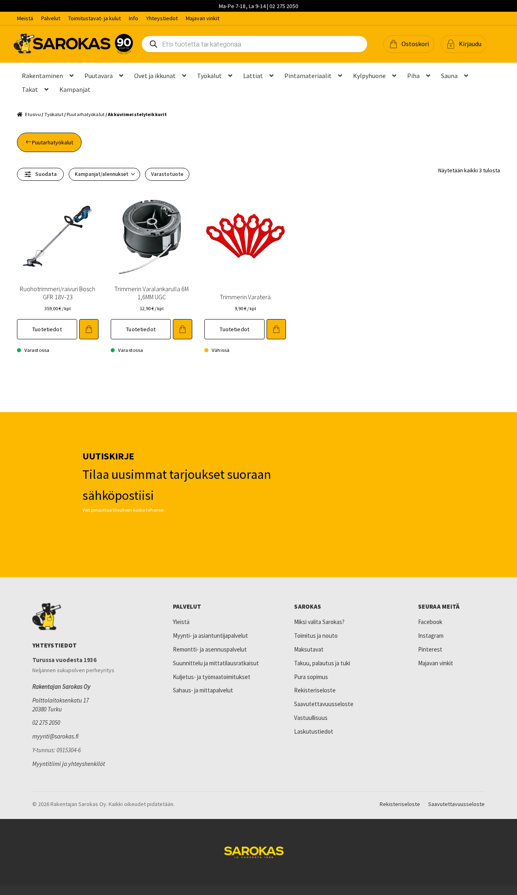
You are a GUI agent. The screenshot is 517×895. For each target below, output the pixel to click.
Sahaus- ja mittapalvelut (203, 690)
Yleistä (181, 622)
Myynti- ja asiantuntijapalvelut (210, 635)
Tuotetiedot (47, 329)
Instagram (430, 635)
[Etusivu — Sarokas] (73, 44)
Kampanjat (74, 89)
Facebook (430, 622)
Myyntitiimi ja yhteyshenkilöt (68, 764)
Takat (30, 89)
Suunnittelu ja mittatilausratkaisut (216, 663)
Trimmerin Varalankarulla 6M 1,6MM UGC (151, 292)
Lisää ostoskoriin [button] (89, 329)
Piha (413, 76)
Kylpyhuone (369, 76)
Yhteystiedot (162, 18)
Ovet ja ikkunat (155, 76)
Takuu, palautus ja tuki (322, 663)
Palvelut (50, 18)
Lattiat (253, 76)
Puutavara (98, 76)
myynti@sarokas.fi (55, 736)
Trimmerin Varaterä (245, 297)
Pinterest (430, 649)
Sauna (449, 76)
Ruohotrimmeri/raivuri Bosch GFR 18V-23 (57, 292)
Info (133, 18)
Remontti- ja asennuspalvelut (210, 649)
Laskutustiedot (313, 731)
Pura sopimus (311, 677)
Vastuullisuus (311, 718)
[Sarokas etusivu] (87, 617)
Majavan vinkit (202, 18)
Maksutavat (309, 649)
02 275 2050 (46, 722)
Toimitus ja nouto (316, 635)
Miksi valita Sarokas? (319, 622)
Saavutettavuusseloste (323, 704)
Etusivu (33, 114)
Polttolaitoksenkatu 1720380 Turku (60, 704)
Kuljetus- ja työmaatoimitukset (211, 677)
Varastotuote (167, 174)
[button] (408, 44)
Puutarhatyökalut (86, 114)
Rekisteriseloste (315, 690)
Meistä (25, 18)
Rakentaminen (42, 76)
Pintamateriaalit (308, 76)
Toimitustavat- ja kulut (94, 18)
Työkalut (209, 76)
